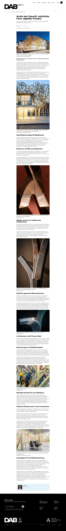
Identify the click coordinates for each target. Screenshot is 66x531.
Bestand (27, 475)
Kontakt (41, 509)
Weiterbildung (56, 501)
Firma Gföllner (37, 396)
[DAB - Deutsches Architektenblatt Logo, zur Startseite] (14, 6)
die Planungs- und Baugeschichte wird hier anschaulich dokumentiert (36, 74)
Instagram (55, 508)
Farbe (23, 400)
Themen (34, 2)
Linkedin (55, 509)
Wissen (53, 2)
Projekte (49, 2)
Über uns (41, 508)
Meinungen (44, 2)
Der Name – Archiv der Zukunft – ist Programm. (30, 73)
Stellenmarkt (56, 502)
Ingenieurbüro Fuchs (20, 352)
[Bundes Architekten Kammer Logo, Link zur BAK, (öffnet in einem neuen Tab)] (53, 520)
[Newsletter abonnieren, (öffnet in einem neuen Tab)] (23, 506)
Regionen (38, 2)
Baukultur (24, 28)
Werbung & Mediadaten (43, 502)
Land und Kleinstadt (19, 28)
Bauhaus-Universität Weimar (42, 352)
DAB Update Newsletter (43, 501)
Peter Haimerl (32, 151)
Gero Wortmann (24, 297)
